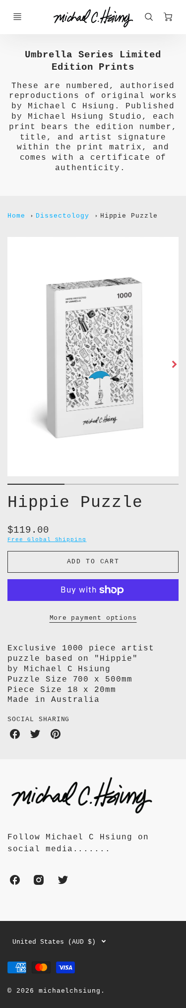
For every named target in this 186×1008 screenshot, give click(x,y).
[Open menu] (17, 17)
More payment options (93, 618)
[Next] (174, 364)
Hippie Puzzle (129, 216)
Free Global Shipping (46, 540)
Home (16, 216)
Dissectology (62, 216)
